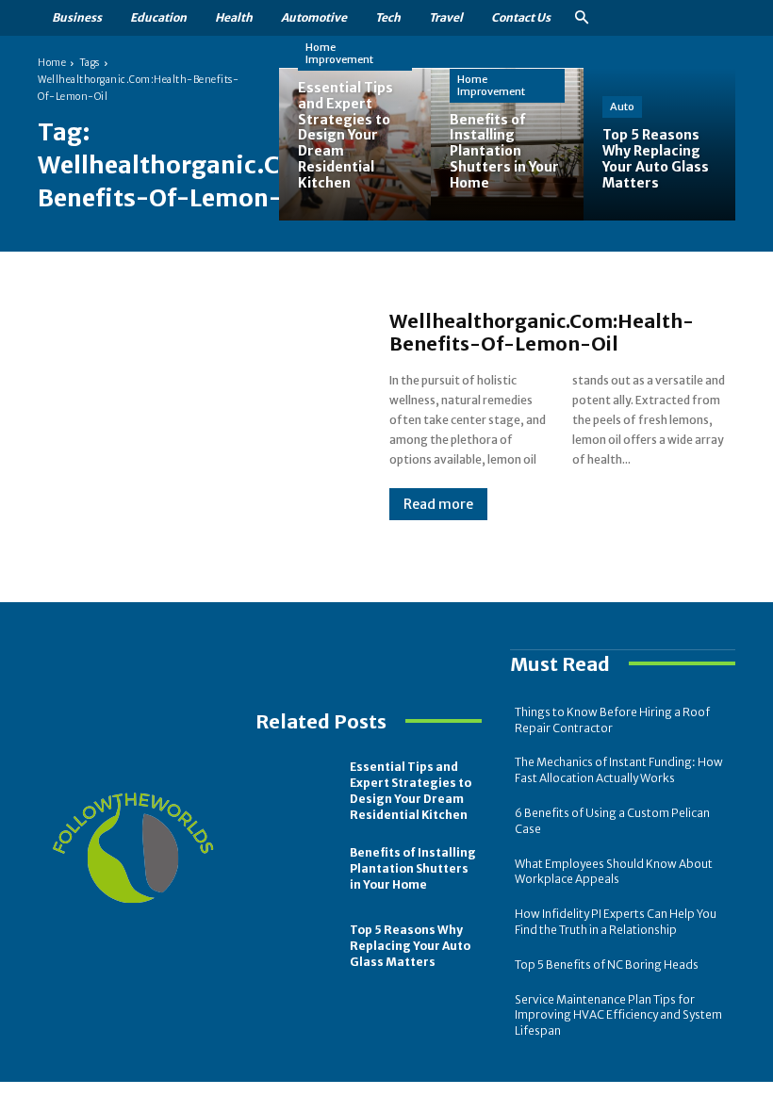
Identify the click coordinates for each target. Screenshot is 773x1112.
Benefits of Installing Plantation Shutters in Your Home (413, 868)
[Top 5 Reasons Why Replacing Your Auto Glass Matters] (659, 144)
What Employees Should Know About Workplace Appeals (614, 872)
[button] (581, 18)
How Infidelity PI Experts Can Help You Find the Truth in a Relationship (615, 922)
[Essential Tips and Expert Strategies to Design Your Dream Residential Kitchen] (355, 144)
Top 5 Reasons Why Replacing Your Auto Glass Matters (410, 946)
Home (52, 63)
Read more (438, 504)
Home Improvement (339, 53)
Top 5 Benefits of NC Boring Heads (607, 964)
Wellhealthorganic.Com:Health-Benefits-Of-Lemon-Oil (541, 332)
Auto (622, 106)
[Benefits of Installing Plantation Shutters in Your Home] (507, 144)
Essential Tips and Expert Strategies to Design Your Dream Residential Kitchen (410, 790)
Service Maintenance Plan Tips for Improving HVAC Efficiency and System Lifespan (618, 1015)
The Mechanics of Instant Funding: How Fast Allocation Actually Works (619, 770)
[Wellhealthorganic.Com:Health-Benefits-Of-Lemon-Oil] (195, 414)
